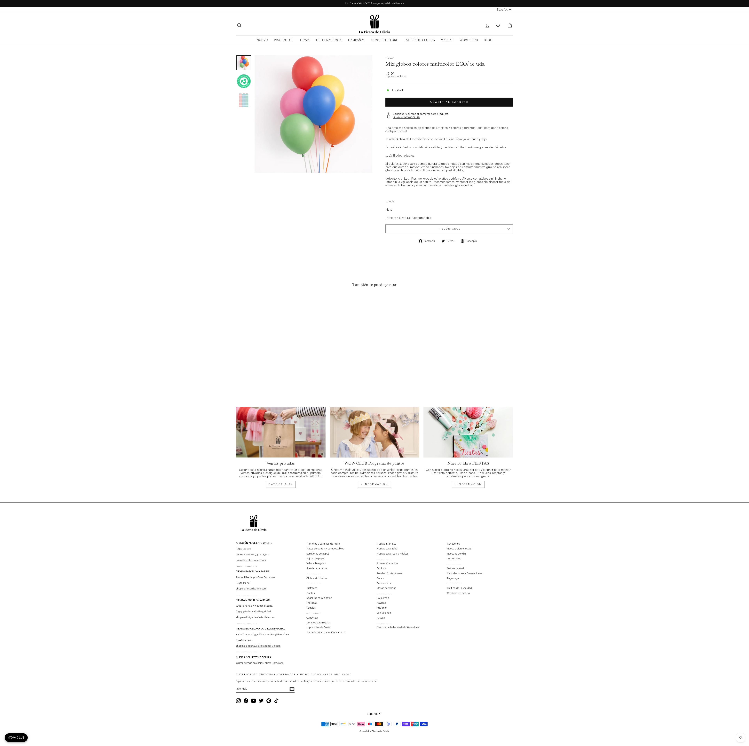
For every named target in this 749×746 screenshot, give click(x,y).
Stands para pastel (317, 568)
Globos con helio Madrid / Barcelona (398, 627)
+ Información (468, 484)
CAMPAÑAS (356, 40)
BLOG (488, 40)
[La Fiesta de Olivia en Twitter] (261, 700)
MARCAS (447, 40)
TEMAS (305, 40)
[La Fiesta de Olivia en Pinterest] (268, 700)
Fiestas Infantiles (386, 543)
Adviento (382, 607)
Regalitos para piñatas (319, 598)
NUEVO (262, 40)
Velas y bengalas (316, 563)
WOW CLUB (469, 40)
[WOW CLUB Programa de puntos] (374, 432)
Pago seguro (454, 578)
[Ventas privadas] (281, 432)
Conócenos (453, 543)
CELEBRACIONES (329, 40)
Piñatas (310, 593)
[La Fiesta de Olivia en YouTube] (253, 700)
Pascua (381, 617)
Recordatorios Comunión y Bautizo (326, 632)
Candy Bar (312, 617)
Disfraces (311, 588)
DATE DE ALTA (281, 484)
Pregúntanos (449, 228)
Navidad (381, 603)
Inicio (388, 58)
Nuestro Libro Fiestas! (459, 548)
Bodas (380, 578)
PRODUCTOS (284, 40)
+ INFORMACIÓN (374, 484)
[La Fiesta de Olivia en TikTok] (276, 700)
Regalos (311, 607)
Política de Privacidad (459, 588)
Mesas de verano (386, 588)
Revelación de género (389, 573)
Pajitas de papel (315, 558)
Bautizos (382, 568)
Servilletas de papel (317, 553)
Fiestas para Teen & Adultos (392, 553)
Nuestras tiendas (457, 553)
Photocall (311, 603)
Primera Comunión (387, 563)
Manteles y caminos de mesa (323, 543)
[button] (240, 301)
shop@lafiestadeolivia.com (251, 588)
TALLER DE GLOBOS (419, 40)
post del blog (455, 170)
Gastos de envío (456, 568)
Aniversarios (384, 583)
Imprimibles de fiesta (318, 627)
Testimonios (454, 558)
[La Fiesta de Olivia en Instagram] (238, 700)
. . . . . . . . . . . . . (313, 573)
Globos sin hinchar (317, 578)
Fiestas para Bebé (387, 548)
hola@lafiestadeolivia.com (251, 560)
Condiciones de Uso (458, 593)
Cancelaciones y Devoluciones (465, 573)
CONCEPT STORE (384, 40)
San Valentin (384, 613)
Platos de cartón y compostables (325, 548)
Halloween (383, 598)
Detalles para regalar (318, 622)
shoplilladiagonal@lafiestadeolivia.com (258, 646)
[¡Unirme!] (292, 689)
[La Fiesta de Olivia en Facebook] (246, 700)
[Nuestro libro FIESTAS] (468, 432)
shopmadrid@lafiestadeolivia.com (255, 617)
